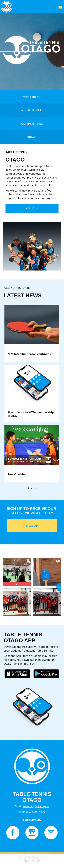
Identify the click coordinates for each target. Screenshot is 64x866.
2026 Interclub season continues (29, 354)
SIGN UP (32, 526)
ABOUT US (32, 208)
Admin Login (33, 860)
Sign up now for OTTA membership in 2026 (30, 414)
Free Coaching (16, 474)
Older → (32, 488)
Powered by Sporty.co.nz (32, 857)
